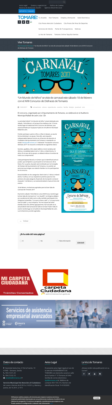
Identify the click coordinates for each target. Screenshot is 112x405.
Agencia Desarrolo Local (53, 8)
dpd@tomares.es (52, 387)
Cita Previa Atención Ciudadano (67, 24)
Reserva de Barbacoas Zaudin (30, 8)
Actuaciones (37, 114)
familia (66, 114)
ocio (83, 114)
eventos (59, 114)
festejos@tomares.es (30, 150)
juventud (78, 114)
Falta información (65, 248)
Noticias (63, 35)
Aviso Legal (23, 5)
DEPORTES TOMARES (26, 11)
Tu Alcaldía (42, 18)
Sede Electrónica (45, 24)
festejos (71, 114)
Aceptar (96, 398)
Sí (22, 248)
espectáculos (52, 114)
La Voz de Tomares (77, 35)
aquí (51, 403)
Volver (25, 228)
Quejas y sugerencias (38, 5)
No (42, 248)
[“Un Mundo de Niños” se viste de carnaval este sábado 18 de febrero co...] (56, 100)
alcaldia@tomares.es (14, 385)
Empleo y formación (71, 18)
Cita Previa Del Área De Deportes (52, 30)
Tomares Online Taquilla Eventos (51, 41)
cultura (44, 114)
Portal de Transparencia (48, 35)
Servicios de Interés (76, 30)
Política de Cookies (57, 5)
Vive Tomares (55, 18)
